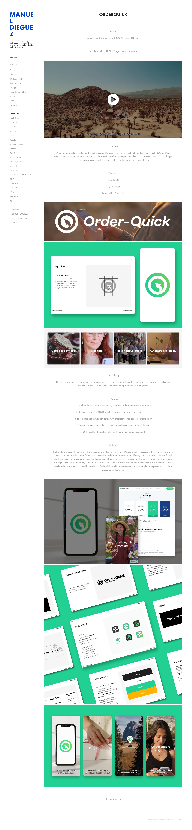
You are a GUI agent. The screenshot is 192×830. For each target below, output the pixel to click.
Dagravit (13, 148)
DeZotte (13, 140)
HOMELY (13, 192)
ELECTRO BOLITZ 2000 (19, 218)
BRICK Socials (15, 157)
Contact (14, 57)
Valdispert (14, 74)
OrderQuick (15, 113)
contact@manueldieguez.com (170, 819)
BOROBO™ (14, 183)
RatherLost (14, 105)
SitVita (12, 96)
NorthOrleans (15, 118)
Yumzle (12, 70)
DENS (12, 153)
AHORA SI (14, 196)
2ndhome (14, 170)
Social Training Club (18, 92)
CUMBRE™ (14, 209)
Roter (12, 100)
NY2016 (13, 222)
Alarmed (13, 166)
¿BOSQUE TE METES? (19, 214)
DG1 (12, 201)
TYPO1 (12, 205)
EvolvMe (13, 127)
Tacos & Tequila (16, 83)
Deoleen (13, 135)
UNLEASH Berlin (16, 79)
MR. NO (13, 122)
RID (11, 109)
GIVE (12, 179)
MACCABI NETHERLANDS (21, 174)
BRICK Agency (15, 161)
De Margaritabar (16, 144)
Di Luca (13, 131)
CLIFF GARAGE (16, 188)
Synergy (13, 87)
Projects (13, 64)
